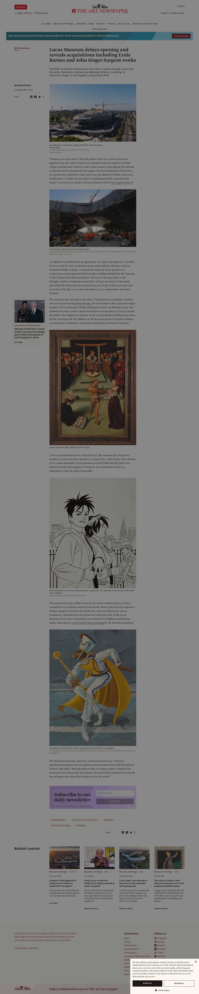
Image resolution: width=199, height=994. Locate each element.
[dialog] (164, 976)
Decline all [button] (179, 983)
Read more (150, 976)
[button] (163, 990)
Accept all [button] (147, 983)
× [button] (196, 962)
